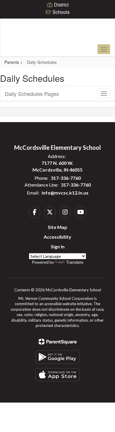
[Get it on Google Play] (57, 357)
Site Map (57, 227)
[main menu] (103, 49)
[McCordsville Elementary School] (57, 33)
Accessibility (57, 237)
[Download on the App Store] (57, 374)
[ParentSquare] (57, 341)
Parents (11, 62)
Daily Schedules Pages (32, 93)
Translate (74, 262)
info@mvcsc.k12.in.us (65, 192)
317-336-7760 (66, 178)
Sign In (58, 246)
